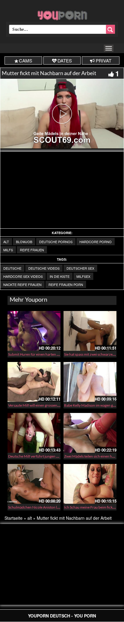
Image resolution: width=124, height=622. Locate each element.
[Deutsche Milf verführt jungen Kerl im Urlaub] (34, 433)
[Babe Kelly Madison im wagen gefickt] (90, 382)
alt (6, 241)
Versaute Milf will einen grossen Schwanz (40, 405)
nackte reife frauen (22, 284)
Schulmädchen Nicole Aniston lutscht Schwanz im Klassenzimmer (59, 507)
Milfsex (83, 276)
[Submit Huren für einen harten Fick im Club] (34, 331)
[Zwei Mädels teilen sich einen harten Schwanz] (90, 433)
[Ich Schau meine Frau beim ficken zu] (90, 484)
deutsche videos (44, 268)
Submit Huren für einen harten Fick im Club (42, 354)
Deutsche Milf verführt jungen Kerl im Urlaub (43, 456)
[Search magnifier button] (110, 29)
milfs (8, 249)
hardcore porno (95, 241)
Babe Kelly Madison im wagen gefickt (93, 405)
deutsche (12, 268)
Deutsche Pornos (56, 241)
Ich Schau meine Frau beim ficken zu (92, 507)
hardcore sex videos (23, 276)
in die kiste (60, 276)
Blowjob (24, 241)
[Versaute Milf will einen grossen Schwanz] (34, 382)
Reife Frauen (32, 249)
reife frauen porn (65, 284)
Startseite (14, 518)
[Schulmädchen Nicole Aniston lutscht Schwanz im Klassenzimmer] (34, 484)
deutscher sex (80, 268)
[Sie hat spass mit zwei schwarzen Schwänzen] (90, 331)
